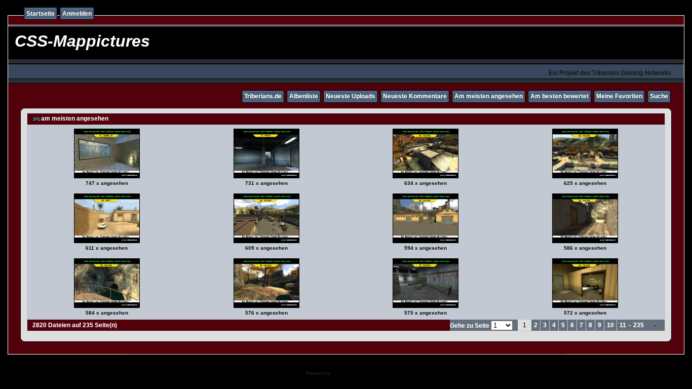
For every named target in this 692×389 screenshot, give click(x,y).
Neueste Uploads (350, 96)
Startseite (40, 13)
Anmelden (77, 13)
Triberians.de (263, 96)
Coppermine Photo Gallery (359, 373)
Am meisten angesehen (488, 96)
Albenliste (303, 96)
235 (638, 325)
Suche (659, 96)
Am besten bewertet (559, 96)
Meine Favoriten (619, 96)
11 (623, 325)
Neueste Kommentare (415, 96)
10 (610, 325)
